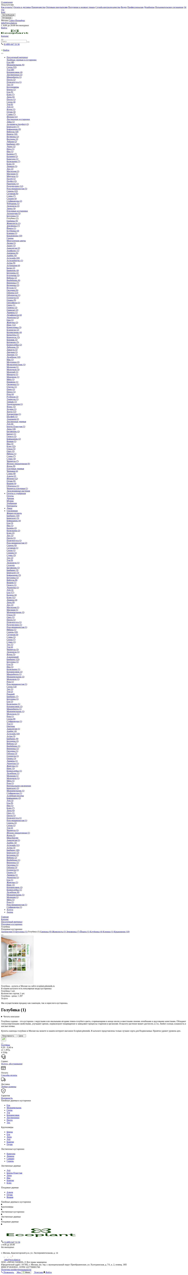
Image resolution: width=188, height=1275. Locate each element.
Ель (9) (10, 92)
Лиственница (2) (14, 75)
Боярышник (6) (14, 129)
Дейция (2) (12, 141)
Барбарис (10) (13, 516)
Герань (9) (11, 300)
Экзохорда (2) (13, 206)
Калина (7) (12, 154)
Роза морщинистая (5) (17, 188)
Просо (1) (11, 392)
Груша (10, 1144)
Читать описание (11, 1016)
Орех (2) (10, 451)
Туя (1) (10, 724)
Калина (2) (12, 528)
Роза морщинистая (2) (17, 543)
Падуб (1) (11, 179)
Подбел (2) (12, 181)
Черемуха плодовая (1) (17, 488)
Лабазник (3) (13, 347)
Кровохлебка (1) (14, 771)
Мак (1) (10, 359)
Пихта (10, 1120)
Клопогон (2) (13, 330)
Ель (8, 1105)
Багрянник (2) (13, 431)
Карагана (11, 1153)
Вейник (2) (12, 278)
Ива (8, 1178)
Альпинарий (13, 657)
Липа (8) (11, 602)
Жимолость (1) (13, 223)
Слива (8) (11, 473)
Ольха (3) (11, 615)
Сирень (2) (12, 823)
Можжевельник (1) (15, 711)
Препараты (12, 506)
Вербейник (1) (13, 746)
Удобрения (12, 503)
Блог (3, 12)
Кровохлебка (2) (14, 345)
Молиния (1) (12, 367)
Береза (10, 1132)
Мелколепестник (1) (16, 364)
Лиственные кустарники (18, 119)
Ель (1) (10, 880)
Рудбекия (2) (12, 397)
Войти (4, 28)
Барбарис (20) (13, 850)
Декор (9, 508)
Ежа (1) (10, 320)
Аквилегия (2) (13, 248)
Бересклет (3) (13, 518)
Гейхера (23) (12, 293)
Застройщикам (8, 15)
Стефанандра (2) (14, 201)
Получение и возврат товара (81, 7)
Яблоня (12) (12, 478)
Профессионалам (135, 7)
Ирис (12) (11, 325)
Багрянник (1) (13, 568)
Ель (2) (10, 701)
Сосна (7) (11, 639)
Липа (9, 1137)
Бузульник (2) (13, 275)
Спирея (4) (12, 198)
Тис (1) (10, 644)
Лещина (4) (12, 600)
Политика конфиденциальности (16, 1269)
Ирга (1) (10, 149)
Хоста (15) (11, 411)
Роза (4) (10, 394)
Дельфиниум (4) (14, 315)
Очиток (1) (12, 387)
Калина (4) (12, 595)
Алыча (10, 1192)
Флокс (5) (11, 407)
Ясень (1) (11, 109)
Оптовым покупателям (57, 7)
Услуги (10, 909)
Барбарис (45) (13, 144)
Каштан (10, 1142)
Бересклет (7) (13, 127)
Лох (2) (10, 169)
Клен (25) (11, 446)
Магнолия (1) (13, 607)
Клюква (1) (12, 233)
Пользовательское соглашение (169, 7)
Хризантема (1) (14, 414)
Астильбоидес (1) (15, 260)
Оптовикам (6, 18)
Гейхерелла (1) (13, 295)
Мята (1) (10, 379)
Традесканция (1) (15, 404)
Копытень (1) (13, 335)
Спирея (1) (12, 553)
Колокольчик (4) (14, 332)
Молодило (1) (13, 679)
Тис (8, 1122)
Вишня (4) (11, 483)
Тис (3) (10, 84)
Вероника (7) (13, 283)
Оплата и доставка (22, 7)
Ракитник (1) (13, 184)
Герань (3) (11, 758)
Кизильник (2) (13, 530)
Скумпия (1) (12, 548)
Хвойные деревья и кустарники (21, 60)
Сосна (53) (12, 67)
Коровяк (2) (12, 340)
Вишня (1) (11, 441)
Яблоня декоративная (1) (18, 833)
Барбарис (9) (12, 738)
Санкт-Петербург (17, 20)
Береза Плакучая (14, 1173)
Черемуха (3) (13, 649)
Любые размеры (8, 1086)
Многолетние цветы (16, 241)
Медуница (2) (13, 362)
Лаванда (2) (12, 350)
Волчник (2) (12, 139)
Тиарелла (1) (12, 399)
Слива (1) (11, 637)
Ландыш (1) (12, 352)
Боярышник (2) (14, 439)
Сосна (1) (11, 550)
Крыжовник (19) (14, 236)
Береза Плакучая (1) (16, 426)
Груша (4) (11, 112)
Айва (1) (11, 122)
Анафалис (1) (13, 250)
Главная (5, 917)
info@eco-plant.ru (9, 23)
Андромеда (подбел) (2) (18, 124)
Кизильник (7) (13, 161)
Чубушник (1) (13, 203)
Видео (124, 7)
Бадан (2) (11, 268)
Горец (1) (11, 305)
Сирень (10, 1161)
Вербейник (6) (13, 280)
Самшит (10, 1158)
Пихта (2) (11, 79)
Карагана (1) (12, 159)
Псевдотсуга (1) (14, 82)
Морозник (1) (13, 377)
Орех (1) (10, 617)
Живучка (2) (12, 322)
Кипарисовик (13, 1115)
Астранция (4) (13, 265)
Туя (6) (10, 104)
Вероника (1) (13, 748)
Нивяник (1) (12, 382)
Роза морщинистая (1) (17, 627)
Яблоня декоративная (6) (18, 463)
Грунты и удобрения (16, 493)
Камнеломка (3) (14, 327)
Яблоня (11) (12, 117)
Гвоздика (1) (12, 751)
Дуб (8, 1139)
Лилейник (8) (13, 892)
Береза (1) (11, 89)
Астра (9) (11, 263)
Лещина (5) (12, 166)
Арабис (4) (12, 731)
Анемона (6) (12, 253)
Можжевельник (14, 1108)
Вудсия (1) (11, 288)
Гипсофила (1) (13, 302)
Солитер (11, 565)
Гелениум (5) (13, 297)
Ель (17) (10, 592)
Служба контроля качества (107, 7)
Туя (8, 1112)
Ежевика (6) (12, 221)
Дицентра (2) (13, 317)
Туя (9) (10, 560)
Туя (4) (10, 647)
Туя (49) (10, 70)
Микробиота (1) (14, 77)
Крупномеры (13, 87)
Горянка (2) (12, 307)
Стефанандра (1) (14, 721)
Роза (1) (10, 682)
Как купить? (7, 7)
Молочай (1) (12, 372)
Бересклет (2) (13, 788)
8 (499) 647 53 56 (12, 44)
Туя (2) (10, 691)
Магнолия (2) (13, 171)
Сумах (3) (11, 555)
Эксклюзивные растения (18, 491)
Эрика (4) (11, 208)
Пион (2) (11, 389)
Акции (10, 912)
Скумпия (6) (12, 193)
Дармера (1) (12, 312)
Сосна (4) (11, 102)
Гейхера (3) (12, 753)
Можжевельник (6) (15, 65)
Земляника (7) (13, 226)
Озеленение (12, 511)
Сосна (9, 1110)
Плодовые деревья (15, 468)
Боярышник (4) (14, 520)
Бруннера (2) (13, 273)
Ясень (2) (11, 835)
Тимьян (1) (12, 402)
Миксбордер (12, 838)
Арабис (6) (12, 255)
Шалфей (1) (12, 416)
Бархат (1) (11, 434)
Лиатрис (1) (12, 354)
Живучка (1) (12, 766)
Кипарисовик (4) (14, 72)
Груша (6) (11, 481)
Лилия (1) (11, 243)
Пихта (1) (11, 99)
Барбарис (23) (13, 659)
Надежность (7, 1098)
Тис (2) (10, 558)
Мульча (10, 501)
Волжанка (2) (13, 285)
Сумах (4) (11, 459)
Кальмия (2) (12, 156)
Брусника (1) (13, 216)
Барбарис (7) (12, 696)
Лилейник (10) (13, 357)
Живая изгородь (14, 513)
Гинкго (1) (11, 585)
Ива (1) (10, 151)
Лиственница (13, 1117)
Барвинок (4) (13, 270)
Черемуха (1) (13, 830)
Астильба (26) (13, 258)
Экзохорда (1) (13, 563)
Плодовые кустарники (17, 211)
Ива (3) (10, 444)
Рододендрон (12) (15, 186)
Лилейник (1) (13, 773)
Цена (21, 1036)
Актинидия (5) (13, 213)
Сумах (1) (11, 642)
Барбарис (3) (12, 570)
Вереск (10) (12, 134)
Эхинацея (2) (13, 419)
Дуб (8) (10, 424)
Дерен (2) (11, 146)
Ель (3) (10, 523)
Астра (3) (11, 736)
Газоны (10, 238)
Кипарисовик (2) (14, 672)
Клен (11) (11, 597)
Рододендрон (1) (14, 625)
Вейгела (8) (12, 580)
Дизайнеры (149, 7)
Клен (9, 1183)
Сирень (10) (12, 632)
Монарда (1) (12, 374)
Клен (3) (10, 164)
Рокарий (11, 694)
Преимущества (38, 7)
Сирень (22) (12, 191)
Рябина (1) (11, 454)
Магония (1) (12, 174)
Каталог (5, 36)
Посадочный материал (17, 57)
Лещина (10, 1156)
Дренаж (10, 498)
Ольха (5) (11, 449)
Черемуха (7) (13, 461)
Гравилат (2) (12, 310)
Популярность (8, 1036)
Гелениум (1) (13, 756)
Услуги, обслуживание (11, 1064)
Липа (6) (11, 97)
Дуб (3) (10, 590)
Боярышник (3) (14, 575)
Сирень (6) (12, 545)
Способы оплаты (9, 1075)
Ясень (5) (11, 654)
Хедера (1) (11, 409)
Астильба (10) (13, 734)
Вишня (10, 1197)
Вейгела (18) (12, 131)
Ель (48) (10, 62)
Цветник (11, 726)
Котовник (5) (13, 342)
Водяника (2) (13, 136)
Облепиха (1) (13, 486)
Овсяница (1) (13, 384)
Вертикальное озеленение (19, 786)
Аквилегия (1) (13, 729)
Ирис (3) (11, 768)
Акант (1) (11, 245)
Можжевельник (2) (15, 612)
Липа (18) (11, 429)
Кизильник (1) (13, 669)
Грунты (10, 496)
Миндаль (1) (12, 176)
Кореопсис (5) (13, 337)
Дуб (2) (10, 107)
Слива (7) (11, 114)
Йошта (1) (11, 228)
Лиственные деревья (16, 421)
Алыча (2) (11, 476)
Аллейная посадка (15, 795)
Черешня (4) (12, 471)
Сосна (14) (12, 686)
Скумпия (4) (12, 634)
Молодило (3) (13, 369)
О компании (7, 2)
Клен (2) (10, 533)
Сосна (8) (11, 719)
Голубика (5, 1045)
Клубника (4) (13, 231)
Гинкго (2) (11, 436)
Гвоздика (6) (12, 290)
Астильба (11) (13, 845)
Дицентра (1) (13, 587)
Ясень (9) (11, 466)
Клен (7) (10, 94)
